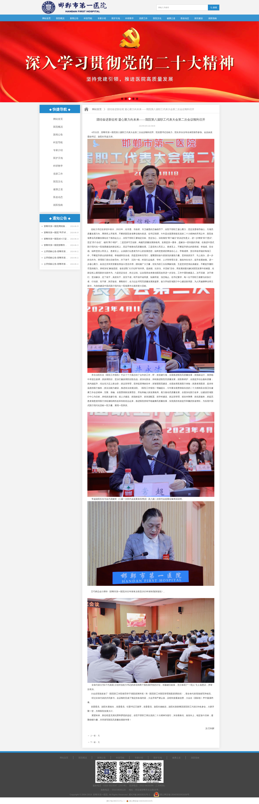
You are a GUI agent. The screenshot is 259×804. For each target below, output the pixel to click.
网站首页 (97, 109)
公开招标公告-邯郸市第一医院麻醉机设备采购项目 (56, 249)
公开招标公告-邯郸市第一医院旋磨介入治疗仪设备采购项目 (56, 236)
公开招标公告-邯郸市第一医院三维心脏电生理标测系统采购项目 (56, 243)
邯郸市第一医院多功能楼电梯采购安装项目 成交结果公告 (56, 262)
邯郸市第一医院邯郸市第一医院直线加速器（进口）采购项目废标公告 (56, 230)
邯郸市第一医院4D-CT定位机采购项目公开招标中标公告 (56, 224)
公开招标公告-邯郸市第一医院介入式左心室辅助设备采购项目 (56, 255)
